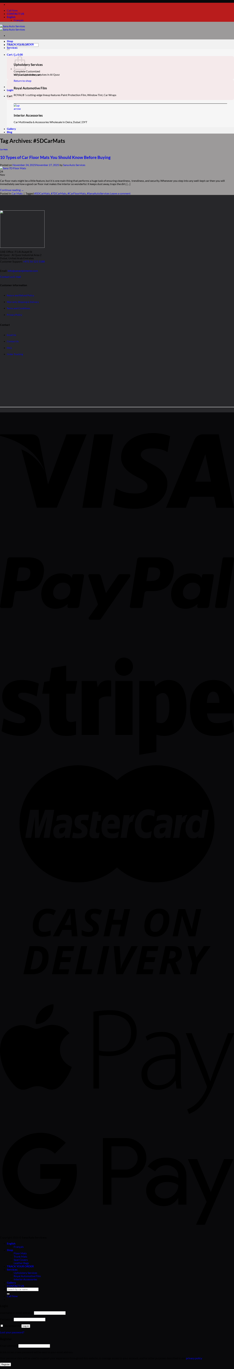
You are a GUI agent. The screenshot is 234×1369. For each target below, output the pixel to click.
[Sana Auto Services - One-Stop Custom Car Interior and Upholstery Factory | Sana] (12, 28)
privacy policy (194, 1358)
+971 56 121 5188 (34, 261)
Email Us (11, 334)
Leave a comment (120, 193)
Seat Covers (21, 1259)
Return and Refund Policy (20, 295)
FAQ (9, 347)
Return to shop (22, 80)
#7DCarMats (58, 193)
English (11, 17)
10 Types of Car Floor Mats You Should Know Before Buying (55, 157)
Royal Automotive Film (27, 1276)
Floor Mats (20, 1253)
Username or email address (16, 1312)
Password (6, 1319)
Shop (10, 41)
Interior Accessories (25, 1279)
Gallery (11, 128)
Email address (9, 1345)
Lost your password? (12, 1332)
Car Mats (4, 149)
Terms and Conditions (18, 308)
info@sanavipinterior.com (23, 270)
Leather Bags (21, 1263)
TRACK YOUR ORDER (20, 44)
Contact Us (13, 341)
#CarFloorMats (76, 193)
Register (5, 1364)
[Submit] (8, 49)
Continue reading (12, 190)
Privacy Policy (14, 314)
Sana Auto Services (74, 164)
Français (19, 20)
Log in (26, 1326)
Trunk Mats (20, 1256)
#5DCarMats (42, 193)
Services (12, 47)
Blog (9, 132)
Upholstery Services (25, 1272)
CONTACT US (15, 13)
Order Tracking (15, 354)
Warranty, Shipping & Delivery (23, 301)
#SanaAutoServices (98, 193)
